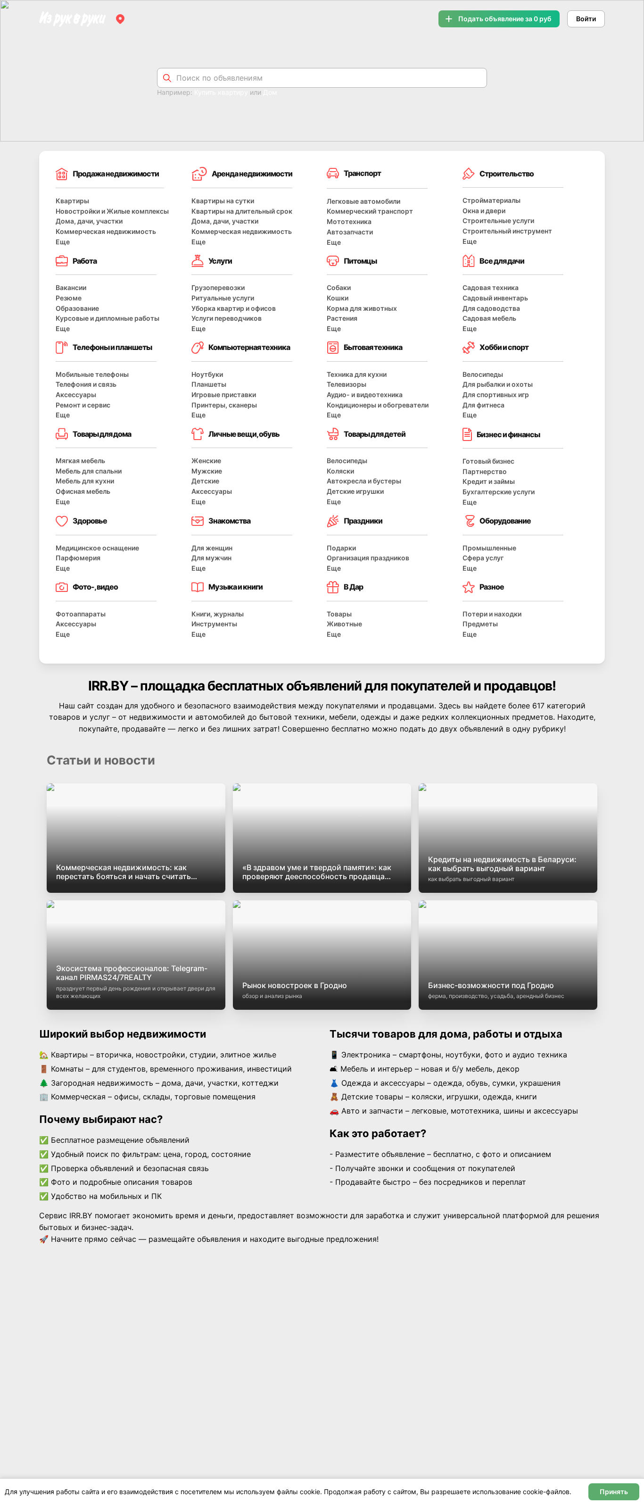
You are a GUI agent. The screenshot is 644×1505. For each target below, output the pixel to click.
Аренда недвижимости (252, 173)
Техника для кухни (357, 374)
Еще (63, 242)
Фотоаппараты (81, 614)
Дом (270, 92)
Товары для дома (102, 434)
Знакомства (229, 520)
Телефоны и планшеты (112, 347)
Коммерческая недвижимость (106, 231)
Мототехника (349, 221)
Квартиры (72, 201)
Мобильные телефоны (92, 374)
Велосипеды (482, 374)
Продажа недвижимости (116, 173)
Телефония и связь (86, 384)
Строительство (506, 173)
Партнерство (484, 471)
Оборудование (505, 520)
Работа (85, 261)
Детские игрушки (355, 491)
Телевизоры (346, 384)
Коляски (340, 471)
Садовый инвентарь (495, 298)
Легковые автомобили (363, 201)
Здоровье (90, 520)
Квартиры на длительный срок (241, 211)
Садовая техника (490, 287)
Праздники (363, 520)
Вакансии (71, 287)
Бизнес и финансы (508, 434)
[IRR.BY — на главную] (72, 19)
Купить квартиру (221, 92)
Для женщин (211, 548)
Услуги (220, 261)
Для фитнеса (483, 405)
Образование (77, 308)
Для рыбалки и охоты (497, 384)
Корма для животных (362, 308)
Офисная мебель (83, 491)
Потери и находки (491, 614)
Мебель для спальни (89, 471)
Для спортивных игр (495, 395)
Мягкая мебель (80, 461)
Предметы (480, 624)
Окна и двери (483, 211)
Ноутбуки (207, 374)
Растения (342, 318)
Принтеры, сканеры (224, 405)
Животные (344, 624)
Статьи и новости (101, 760)
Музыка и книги (235, 586)
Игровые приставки (223, 395)
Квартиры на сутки (222, 201)
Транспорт (362, 173)
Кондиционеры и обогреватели (378, 405)
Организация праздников (368, 558)
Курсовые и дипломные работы (107, 318)
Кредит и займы (488, 481)
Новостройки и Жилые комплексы (112, 211)
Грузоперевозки (218, 287)
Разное (491, 586)
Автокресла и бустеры (364, 481)
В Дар (353, 586)
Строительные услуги (498, 220)
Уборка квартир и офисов (233, 308)
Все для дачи (501, 261)
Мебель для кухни (85, 481)
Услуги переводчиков (226, 318)
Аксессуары (76, 395)
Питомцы (360, 261)
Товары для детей (374, 434)
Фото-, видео (95, 586)
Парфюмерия (78, 558)
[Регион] (120, 18)
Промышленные (489, 548)
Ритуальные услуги (222, 298)
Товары (339, 614)
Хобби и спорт (503, 347)
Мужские (206, 471)
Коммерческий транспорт (370, 211)
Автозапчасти (350, 232)
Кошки (337, 298)
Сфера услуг (483, 558)
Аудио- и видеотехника (365, 395)
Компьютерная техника (249, 347)
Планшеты (208, 384)
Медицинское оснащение (97, 548)
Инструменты (214, 624)
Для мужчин (211, 558)
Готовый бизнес (488, 461)
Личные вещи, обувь (244, 434)
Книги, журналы (217, 614)
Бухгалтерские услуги (498, 492)
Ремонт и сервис (83, 405)
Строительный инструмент (507, 231)
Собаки (339, 287)
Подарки (341, 548)
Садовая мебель (489, 318)
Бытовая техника (373, 347)
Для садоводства (491, 308)
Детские (205, 481)
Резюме (69, 298)
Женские (206, 461)
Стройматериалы (491, 200)
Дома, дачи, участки (89, 221)
